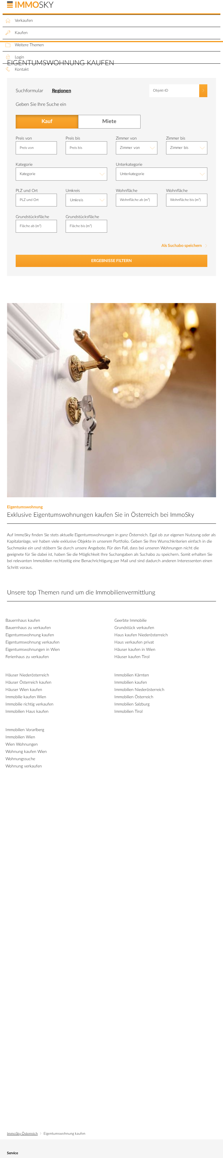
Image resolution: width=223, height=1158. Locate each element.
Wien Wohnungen (22, 744)
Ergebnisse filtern (111, 261)
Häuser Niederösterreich (27, 675)
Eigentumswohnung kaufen (30, 635)
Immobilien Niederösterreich (139, 690)
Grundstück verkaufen (134, 628)
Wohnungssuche (20, 759)
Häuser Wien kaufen (24, 690)
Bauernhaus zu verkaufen (28, 628)
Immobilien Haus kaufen (27, 712)
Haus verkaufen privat (134, 642)
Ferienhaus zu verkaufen (27, 657)
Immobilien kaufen (130, 682)
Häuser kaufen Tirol (132, 657)
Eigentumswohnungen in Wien (33, 650)
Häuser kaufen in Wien (134, 650)
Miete (109, 122)
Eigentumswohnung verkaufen (33, 642)
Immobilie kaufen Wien (26, 697)
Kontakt (22, 69)
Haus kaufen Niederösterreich (141, 635)
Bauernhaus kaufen (23, 621)
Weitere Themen (29, 45)
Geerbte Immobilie (130, 621)
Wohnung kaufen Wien (26, 752)
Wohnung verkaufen (24, 766)
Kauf (46, 122)
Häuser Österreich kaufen (28, 682)
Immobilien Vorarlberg (25, 730)
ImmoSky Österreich (22, 1133)
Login (19, 57)
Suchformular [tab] (29, 90)
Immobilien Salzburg (132, 704)
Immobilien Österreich (133, 697)
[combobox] (136, 147)
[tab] (66, 89)
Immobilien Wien (20, 737)
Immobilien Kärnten (131, 675)
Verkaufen (24, 21)
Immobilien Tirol (128, 712)
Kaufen (21, 33)
